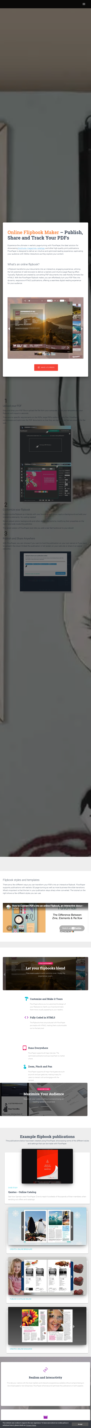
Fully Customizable (45, 963)
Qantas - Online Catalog (22, 1192)
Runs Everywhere (43, 1089)
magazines (31, 248)
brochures (22, 248)
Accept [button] (80, 1424)
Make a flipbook (46, 367)
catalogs (41, 248)
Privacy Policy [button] (31, 1425)
